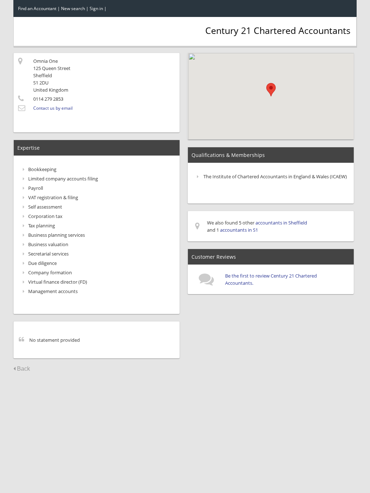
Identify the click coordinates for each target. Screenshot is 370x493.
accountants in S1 (239, 230)
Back (23, 369)
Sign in (96, 8)
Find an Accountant (37, 8)
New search (73, 8)
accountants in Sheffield (281, 222)
